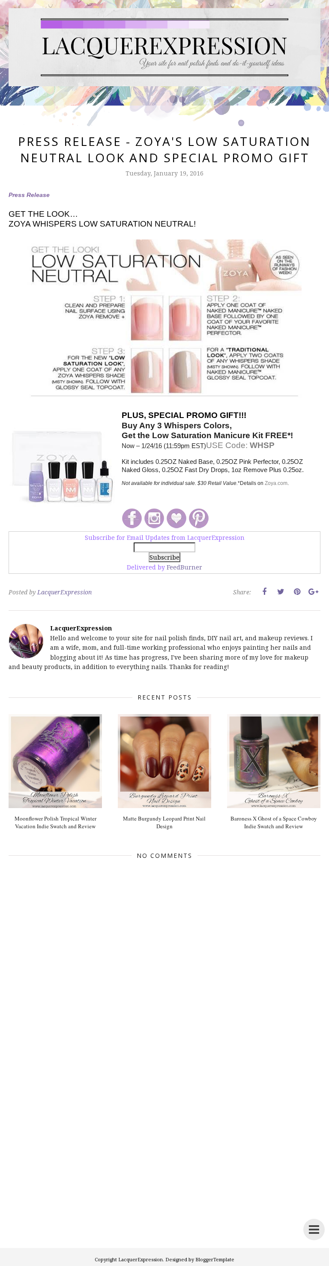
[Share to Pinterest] (297, 592)
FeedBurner (184, 567)
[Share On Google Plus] (313, 592)
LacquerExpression (140, 1259)
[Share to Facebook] (264, 592)
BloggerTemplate (214, 1259)
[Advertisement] (164, 1137)
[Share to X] (280, 592)
